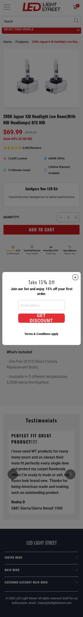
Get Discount (41, 318)
